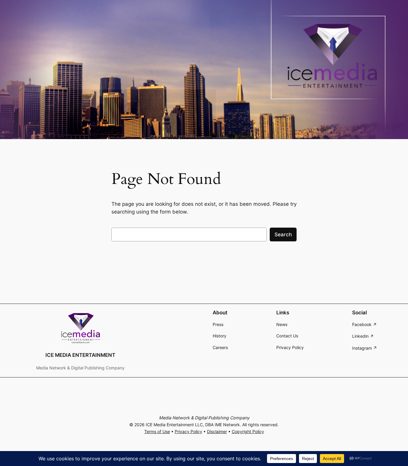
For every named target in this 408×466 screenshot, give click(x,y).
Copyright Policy (248, 431)
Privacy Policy (188, 431)
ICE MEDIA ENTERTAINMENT (80, 355)
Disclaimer (217, 431)
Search (283, 234)
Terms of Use (157, 431)
